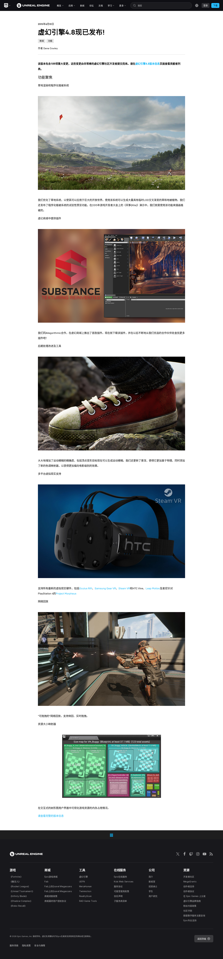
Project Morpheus (66, 593)
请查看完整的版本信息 (51, 816)
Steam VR (124, 588)
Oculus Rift (85, 588)
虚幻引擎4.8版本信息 (147, 63)
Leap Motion (153, 588)
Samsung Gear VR (105, 588)
